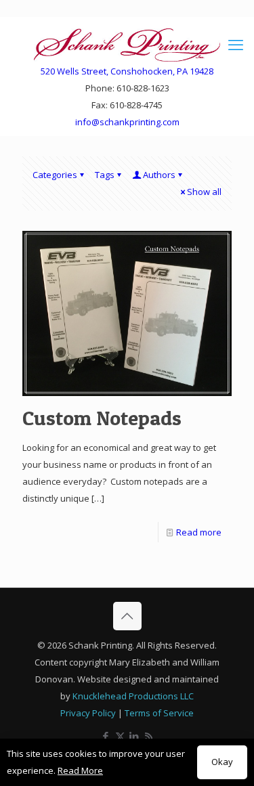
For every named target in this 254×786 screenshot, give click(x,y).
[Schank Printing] (127, 44)
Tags (104, 175)
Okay (222, 762)
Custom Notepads (102, 418)
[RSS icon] (149, 736)
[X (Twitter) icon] (120, 736)
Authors (159, 175)
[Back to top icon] (127, 616)
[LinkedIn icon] (134, 736)
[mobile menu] (235, 44)
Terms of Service (159, 713)
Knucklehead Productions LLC (133, 696)
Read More (80, 770)
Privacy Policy (88, 713)
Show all (204, 191)
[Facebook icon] (106, 736)
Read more (198, 532)
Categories (55, 175)
